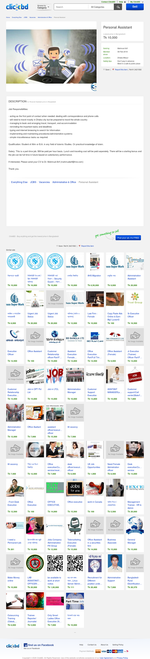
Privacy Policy (122, 658)
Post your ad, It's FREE (128, 237)
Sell (134, 6)
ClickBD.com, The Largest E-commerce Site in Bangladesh (17, 7)
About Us (104, 644)
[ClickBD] (12, 646)
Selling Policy (117, 644)
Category (42, 6)
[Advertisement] (75, 204)
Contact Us (92, 644)
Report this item (121, 69)
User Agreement (106, 658)
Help (81, 644)
